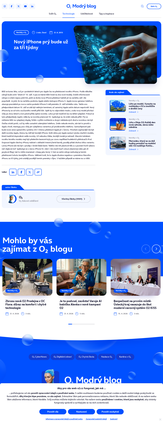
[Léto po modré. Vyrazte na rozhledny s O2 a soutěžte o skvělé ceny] (133, 107)
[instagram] (5, 6)
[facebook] (11, 6)
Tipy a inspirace (106, 14)
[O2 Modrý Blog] (81, 6)
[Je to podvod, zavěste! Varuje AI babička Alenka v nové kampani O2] (81, 287)
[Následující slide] (156, 249)
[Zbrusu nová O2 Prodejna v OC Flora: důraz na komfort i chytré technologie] (27, 287)
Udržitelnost (87, 14)
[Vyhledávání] (142, 6)
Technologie (68, 14)
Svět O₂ (52, 14)
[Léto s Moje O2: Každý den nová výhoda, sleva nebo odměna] (133, 125)
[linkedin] (32, 6)
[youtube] (25, 6)
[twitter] (18, 6)
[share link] (38, 172)
